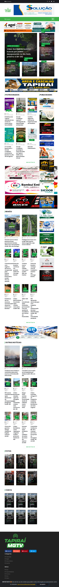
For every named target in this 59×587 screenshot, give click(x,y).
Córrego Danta (17, 254)
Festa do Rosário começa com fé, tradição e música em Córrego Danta (34, 270)
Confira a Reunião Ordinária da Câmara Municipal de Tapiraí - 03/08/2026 (33, 494)
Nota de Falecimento (31, 147)
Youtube (25, 551)
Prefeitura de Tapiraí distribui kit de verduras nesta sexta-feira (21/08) (9, 121)
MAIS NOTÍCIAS (30, 162)
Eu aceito (42, 584)
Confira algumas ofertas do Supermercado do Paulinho (32, 120)
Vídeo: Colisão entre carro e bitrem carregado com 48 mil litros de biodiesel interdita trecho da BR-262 (29, 67)
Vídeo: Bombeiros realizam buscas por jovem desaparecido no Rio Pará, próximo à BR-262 (19, 53)
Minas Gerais (10, 365)
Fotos (8, 451)
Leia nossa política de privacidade (26, 584)
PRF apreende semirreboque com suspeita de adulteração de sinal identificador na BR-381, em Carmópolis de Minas (35, 308)
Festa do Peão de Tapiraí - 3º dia (9, 477)
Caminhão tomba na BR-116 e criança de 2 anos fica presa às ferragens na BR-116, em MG (34, 434)
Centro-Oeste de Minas (13, 46)
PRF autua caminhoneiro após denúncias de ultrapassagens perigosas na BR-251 (10, 398)
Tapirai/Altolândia (10, 571)
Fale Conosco (8, 1)
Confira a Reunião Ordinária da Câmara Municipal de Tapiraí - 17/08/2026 (10, 494)
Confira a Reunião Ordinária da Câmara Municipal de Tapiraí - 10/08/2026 (21, 494)
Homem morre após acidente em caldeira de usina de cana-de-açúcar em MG (25, 434)
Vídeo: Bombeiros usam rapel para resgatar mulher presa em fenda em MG (16, 433)
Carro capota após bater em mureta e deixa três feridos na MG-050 (11, 69)
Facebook (8, 551)
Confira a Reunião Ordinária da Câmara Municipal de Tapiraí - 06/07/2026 (21, 511)
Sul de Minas (27, 365)
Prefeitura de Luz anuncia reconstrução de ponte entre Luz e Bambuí (9, 303)
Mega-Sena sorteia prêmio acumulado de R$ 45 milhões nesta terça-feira (25, 400)
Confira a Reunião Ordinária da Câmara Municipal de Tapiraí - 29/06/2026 (33, 511)
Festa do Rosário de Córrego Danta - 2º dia (20, 458)
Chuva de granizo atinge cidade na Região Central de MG (8, 431)
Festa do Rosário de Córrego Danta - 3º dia (9, 458)
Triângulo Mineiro (28, 234)
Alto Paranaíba (25, 289)
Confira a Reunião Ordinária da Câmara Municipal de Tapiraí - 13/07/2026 (10, 511)
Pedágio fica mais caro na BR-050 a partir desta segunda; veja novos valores (29, 242)
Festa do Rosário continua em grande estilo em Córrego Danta (16, 269)
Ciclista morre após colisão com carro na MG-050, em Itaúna (25, 269)
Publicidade (8, 556)
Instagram (17, 551)
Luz (8, 290)
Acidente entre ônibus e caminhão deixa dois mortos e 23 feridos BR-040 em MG (12, 373)
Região (8, 211)
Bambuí (43, 61)
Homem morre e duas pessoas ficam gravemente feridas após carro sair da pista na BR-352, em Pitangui (12, 243)
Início (7, 569)
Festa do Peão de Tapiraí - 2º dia (20, 477)
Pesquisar (8, 19)
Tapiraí (8, 110)
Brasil (17, 384)
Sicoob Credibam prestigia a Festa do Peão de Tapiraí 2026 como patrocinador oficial (20, 152)
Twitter (33, 551)
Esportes (8, 563)
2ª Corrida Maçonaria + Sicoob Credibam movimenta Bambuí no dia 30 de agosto (9, 151)
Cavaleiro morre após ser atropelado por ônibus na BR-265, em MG (28, 373)
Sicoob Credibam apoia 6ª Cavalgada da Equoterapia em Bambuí (20, 121)
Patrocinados (12, 95)
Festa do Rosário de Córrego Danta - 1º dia (32, 458)
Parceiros (8, 574)
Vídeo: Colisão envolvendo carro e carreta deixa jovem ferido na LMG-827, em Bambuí (46, 68)
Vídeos (7, 578)
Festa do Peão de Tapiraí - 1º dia (32, 477)
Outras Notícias (13, 342)
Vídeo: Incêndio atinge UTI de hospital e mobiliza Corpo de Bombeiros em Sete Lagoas (34, 400)
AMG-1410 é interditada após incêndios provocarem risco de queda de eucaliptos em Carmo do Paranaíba (26, 307)
